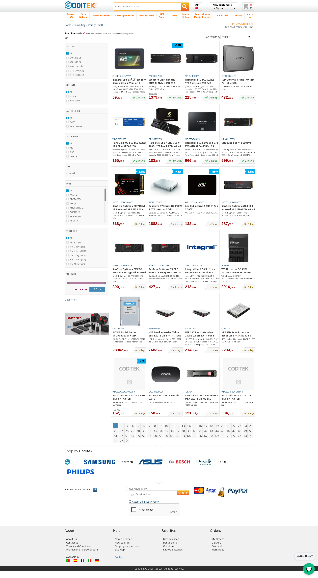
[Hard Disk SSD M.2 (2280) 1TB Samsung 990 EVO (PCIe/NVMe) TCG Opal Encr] (202, 58)
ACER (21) (74, 194)
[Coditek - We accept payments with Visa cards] (211, 490)
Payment (217, 546)
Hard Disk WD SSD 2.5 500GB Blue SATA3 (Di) (128, 397)
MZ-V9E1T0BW (192, 76)
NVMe (73, 96)
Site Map (120, 549)
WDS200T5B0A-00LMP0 (232, 391)
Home (68, 25)
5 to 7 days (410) (78, 259)
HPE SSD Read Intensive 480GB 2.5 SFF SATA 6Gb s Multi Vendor (236, 334)
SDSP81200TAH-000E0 (122, 265)
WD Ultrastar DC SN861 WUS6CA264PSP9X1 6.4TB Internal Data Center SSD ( (237, 271)
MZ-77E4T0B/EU (192, 139)
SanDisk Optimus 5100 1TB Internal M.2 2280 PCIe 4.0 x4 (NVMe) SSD (238, 207)
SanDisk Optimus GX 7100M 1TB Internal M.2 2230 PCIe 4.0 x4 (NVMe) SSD (128, 207)
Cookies (119, 557)
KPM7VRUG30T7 (120, 328)
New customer (123, 539)
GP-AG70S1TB (155, 139)
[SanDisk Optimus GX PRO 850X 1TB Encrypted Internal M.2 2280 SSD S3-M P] (166, 248)
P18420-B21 (190, 328)
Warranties (218, 549)
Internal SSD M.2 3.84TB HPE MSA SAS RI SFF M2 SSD (201, 397)
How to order (123, 542)
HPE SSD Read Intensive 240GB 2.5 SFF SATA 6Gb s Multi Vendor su (199, 334)
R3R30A (188, 391)
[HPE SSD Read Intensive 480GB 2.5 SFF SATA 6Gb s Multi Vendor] (238, 311)
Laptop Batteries (173, 549)
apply (97, 289)
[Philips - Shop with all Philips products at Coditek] (80, 472)
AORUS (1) (75, 212)
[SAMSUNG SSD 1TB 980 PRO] (238, 121)
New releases (171, 539)
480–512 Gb (75, 62)
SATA (72, 122)
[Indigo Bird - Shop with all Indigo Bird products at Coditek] (203, 462)
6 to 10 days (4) (77, 263)
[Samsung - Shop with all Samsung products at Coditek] (99, 462)
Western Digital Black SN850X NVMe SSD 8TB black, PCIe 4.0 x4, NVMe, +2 (165, 81)
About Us (71, 539)
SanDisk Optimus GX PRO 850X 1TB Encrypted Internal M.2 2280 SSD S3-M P (165, 271)
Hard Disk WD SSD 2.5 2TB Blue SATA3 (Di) (236, 397)
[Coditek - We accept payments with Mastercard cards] (199, 490)
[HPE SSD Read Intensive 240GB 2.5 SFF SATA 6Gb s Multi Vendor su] (202, 311)
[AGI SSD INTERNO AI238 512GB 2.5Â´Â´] (202, 185)
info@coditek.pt (242, 23)
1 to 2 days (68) (77, 246)
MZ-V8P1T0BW (228, 139)
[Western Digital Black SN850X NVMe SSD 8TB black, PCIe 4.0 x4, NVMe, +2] (166, 58)
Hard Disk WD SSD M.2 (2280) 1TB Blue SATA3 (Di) (129, 144)
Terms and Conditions (78, 546)
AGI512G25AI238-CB (194, 202)
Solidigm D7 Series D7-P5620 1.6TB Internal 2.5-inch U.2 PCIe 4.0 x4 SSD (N (166, 214)
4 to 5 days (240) (78, 255)
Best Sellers (170, 542)
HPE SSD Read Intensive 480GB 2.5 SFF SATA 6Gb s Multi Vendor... (238, 340)
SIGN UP (183, 492)
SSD (100, 25)
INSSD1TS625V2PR (193, 265)
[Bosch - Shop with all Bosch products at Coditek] (179, 462)
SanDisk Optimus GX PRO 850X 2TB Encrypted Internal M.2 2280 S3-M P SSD (129, 271)
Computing (79, 25)
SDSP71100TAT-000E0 (122, 202)
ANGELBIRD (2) (77, 207)
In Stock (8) (75, 242)
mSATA (73, 156)
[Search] (185, 6)
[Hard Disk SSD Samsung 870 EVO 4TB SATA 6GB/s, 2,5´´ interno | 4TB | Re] (202, 121)
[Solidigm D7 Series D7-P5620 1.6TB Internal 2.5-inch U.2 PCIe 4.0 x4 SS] (166, 185)
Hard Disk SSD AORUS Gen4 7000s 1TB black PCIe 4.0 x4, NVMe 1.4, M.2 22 (165, 144)
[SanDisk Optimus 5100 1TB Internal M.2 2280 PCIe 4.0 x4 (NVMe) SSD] (238, 185)
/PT (198, 4)
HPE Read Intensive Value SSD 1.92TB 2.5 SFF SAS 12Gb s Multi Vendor (165, 334)
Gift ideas (168, 546)
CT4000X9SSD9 (228, 76)
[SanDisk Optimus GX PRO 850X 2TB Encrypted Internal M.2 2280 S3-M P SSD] (129, 248)
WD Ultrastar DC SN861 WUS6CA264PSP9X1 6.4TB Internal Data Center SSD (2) (238, 278)
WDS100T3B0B (119, 139)
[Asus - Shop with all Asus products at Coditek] (150, 462)
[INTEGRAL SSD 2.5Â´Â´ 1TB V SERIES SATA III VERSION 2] (202, 248)
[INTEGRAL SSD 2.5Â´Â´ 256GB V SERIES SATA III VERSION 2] (129, 58)
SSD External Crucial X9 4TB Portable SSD (237, 81)
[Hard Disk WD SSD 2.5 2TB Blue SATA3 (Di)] (238, 374)
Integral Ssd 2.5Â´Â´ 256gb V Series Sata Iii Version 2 (129, 81)
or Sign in (222, 6)
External (70, 173)
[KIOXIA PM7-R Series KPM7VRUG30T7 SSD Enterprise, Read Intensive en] (129, 311)
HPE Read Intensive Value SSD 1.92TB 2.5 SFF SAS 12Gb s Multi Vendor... (165, 340)
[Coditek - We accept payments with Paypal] (238, 490)
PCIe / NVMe (76, 126)
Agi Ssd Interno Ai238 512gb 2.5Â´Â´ (201, 207)
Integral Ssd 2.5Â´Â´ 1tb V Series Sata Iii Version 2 (200, 271)
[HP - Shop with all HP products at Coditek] (73, 462)
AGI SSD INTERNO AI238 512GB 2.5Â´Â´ (201, 213)
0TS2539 (225, 265)
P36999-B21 (154, 328)
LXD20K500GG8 (156, 391)
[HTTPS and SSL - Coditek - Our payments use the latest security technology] (221, 490)
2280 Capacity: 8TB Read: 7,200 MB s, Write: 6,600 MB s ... (165, 87)
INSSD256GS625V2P (121, 76)
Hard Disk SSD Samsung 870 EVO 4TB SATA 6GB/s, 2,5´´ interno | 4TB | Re (201, 144)
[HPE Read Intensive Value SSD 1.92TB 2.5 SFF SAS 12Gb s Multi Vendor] (166, 311)
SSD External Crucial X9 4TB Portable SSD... (237, 87)
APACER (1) (75, 216)
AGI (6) (73, 203)
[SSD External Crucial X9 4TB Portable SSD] (238, 58)
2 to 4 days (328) (78, 250)
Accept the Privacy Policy (145, 501)
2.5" (72, 152)
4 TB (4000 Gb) (77, 74)
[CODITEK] (86, 5)
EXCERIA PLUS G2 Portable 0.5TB (164, 397)
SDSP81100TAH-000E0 (159, 265)
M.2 (71, 147)
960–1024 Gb (76, 66)
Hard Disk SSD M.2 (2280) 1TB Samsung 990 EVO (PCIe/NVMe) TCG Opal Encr (201, 81)
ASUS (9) (74, 220)
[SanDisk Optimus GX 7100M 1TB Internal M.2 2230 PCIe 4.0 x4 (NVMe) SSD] (129, 185)
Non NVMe (75, 100)
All (71, 53)
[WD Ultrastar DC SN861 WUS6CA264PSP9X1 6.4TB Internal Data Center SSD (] (238, 248)
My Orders (218, 539)
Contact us (72, 542)
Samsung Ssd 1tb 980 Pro (236, 142)
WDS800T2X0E (155, 76)
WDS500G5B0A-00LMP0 (123, 391)
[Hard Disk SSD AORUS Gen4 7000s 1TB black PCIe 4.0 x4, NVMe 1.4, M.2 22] (166, 121)
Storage (92, 25)
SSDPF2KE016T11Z (157, 202)
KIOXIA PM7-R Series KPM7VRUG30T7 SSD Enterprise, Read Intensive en (128, 334)
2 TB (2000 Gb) (77, 70)
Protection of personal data (82, 549)
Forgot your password (127, 546)
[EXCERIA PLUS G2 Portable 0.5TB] (166, 374)
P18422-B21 (227, 328)
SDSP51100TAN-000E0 (231, 202)
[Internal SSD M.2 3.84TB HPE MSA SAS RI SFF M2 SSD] (202, 374)
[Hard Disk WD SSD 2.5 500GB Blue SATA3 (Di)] (129, 374)
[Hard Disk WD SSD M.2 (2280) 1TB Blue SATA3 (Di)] (129, 121)
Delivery (216, 542)
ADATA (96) (75, 199)
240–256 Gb (75, 57)
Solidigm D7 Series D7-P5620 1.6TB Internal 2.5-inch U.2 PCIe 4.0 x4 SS (165, 207)
